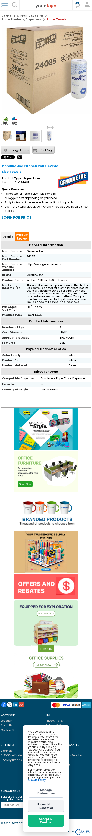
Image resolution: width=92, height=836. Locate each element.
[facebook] (4, 704)
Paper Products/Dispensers (22, 19)
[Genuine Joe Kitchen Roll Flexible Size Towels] (46, 113)
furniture (46, 649)
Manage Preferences (46, 791)
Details (8, 237)
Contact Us (8, 730)
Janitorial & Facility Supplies (22, 16)
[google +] (21, 704)
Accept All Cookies (46, 820)
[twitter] (9, 704)
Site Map (6, 750)
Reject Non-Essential (46, 806)
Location (6, 721)
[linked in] (15, 704)
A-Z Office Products (13, 755)
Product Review (22, 237)
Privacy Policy (55, 721)
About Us (6, 725)
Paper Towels (56, 19)
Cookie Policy (37, 780)
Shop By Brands (11, 760)
